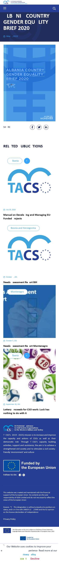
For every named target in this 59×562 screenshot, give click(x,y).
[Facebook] (20, 475)
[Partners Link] (29, 538)
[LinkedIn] (24, 475)
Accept (22, 558)
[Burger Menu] (4, 8)
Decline (34, 558)
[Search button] (54, 8)
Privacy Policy (9, 519)
